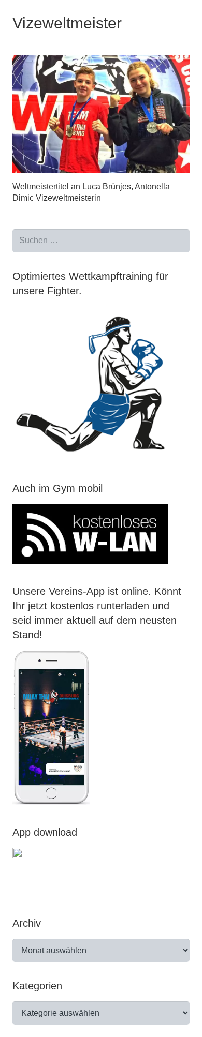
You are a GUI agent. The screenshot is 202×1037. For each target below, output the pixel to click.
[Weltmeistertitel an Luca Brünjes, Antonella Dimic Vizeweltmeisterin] (101, 114)
